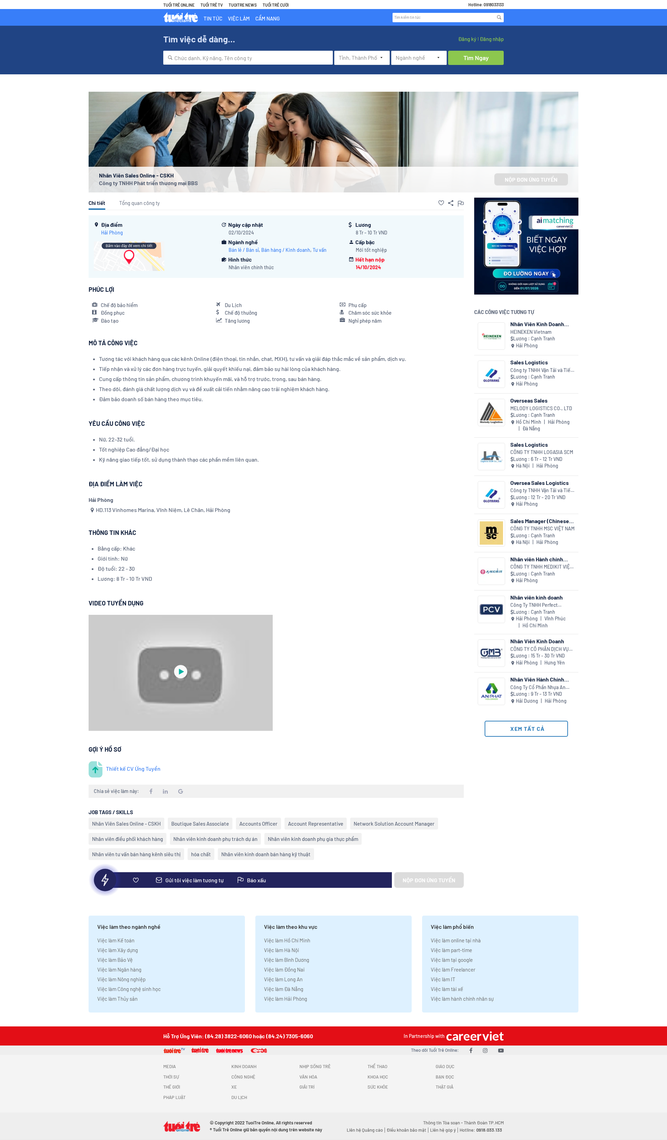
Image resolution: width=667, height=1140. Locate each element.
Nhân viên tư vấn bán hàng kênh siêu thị (136, 854)
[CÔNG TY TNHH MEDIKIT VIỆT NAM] (491, 571)
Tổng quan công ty (139, 203)
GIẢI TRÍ (306, 1087)
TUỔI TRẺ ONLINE (179, 4)
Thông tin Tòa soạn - (443, 1122)
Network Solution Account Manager (394, 823)
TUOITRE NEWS (243, 4)
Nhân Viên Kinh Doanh (537, 641)
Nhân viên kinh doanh (536, 597)
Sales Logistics (529, 362)
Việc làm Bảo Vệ (115, 960)
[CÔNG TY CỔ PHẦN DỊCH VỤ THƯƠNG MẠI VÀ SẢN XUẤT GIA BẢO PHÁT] (491, 653)
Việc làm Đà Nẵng (283, 989)
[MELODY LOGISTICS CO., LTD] (491, 412)
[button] (441, 203)
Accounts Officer (258, 823)
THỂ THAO (377, 1066)
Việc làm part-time (451, 950)
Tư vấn (320, 250)
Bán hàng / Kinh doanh (285, 250)
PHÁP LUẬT (174, 1097)
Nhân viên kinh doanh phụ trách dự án (215, 839)
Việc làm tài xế (447, 989)
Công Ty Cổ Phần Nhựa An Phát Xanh (538, 687)
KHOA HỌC (378, 1077)
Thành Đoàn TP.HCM (484, 1122)
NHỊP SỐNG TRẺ (315, 1066)
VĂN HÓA (308, 1077)
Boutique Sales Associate (200, 823)
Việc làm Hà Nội (281, 950)
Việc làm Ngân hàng (119, 969)
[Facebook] (470, 1050)
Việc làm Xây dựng (117, 950)
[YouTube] (501, 1050)
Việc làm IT (443, 979)
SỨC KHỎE (378, 1087)
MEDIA (169, 1066)
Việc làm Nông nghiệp (121, 979)
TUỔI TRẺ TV (211, 4)
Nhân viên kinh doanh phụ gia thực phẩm (313, 839)
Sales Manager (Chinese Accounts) (539, 521)
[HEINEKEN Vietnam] (491, 336)
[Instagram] (485, 1050)
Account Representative (315, 823)
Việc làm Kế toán (115, 940)
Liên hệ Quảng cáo (365, 1130)
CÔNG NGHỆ (243, 1077)
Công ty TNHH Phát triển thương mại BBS (148, 183)
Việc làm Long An (283, 979)
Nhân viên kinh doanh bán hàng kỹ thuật (266, 854)
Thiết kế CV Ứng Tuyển (133, 768)
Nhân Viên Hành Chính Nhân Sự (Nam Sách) (537, 679)
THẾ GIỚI (171, 1087)
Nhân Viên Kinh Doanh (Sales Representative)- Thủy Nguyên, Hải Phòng (539, 324)
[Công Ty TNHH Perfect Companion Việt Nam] (491, 609)
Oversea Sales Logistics (539, 482)
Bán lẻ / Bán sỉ (244, 250)
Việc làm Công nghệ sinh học (129, 989)
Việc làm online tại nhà (456, 940)
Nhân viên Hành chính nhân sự (536, 559)
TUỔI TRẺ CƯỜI (276, 4)
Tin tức (213, 18)
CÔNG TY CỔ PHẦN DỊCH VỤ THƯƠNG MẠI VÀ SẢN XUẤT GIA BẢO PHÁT (539, 649)
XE (234, 1087)
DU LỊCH (239, 1097)
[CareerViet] (474, 1036)
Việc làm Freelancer (453, 969)
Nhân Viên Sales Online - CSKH (126, 823)
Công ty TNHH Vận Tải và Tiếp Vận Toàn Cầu (541, 370)
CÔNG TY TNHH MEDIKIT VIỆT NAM (541, 567)
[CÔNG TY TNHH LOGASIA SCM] (491, 456)
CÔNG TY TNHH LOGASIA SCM (541, 452)
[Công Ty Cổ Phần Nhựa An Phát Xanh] (491, 691)
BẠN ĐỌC (445, 1077)
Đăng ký (467, 39)
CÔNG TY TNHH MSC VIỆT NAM (542, 528)
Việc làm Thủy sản (117, 999)
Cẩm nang (267, 18)
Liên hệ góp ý (443, 1130)
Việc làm (239, 18)
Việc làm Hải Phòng (285, 999)
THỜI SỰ (171, 1077)
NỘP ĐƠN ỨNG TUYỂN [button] (531, 179)
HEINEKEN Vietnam (531, 332)
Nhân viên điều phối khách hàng (127, 839)
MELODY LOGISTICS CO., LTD (541, 408)
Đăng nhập (492, 39)
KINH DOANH (243, 1066)
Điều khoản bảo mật (406, 1130)
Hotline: (481, 1130)
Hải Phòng (112, 233)
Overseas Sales (528, 400)
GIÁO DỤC (445, 1066)
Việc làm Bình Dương (286, 960)
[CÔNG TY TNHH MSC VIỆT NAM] (491, 533)
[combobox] (248, 58)
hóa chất (201, 854)
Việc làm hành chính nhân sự (462, 999)
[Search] (499, 17)
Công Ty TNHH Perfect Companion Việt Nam (534, 605)
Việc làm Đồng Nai (284, 969)
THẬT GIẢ (444, 1087)
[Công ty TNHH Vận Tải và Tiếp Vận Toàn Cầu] (491, 374)
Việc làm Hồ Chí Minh (287, 940)
